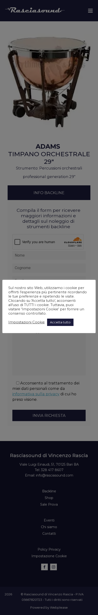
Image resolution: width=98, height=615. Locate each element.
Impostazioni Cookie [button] (26, 322)
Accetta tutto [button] (60, 322)
